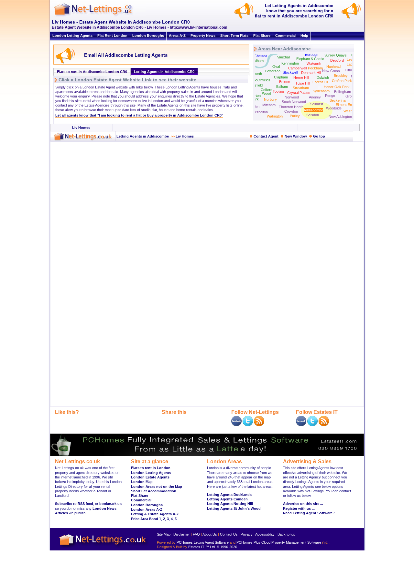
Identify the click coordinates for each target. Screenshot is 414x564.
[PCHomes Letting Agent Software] (207, 455)
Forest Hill (320, 82)
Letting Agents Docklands (229, 495)
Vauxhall (283, 57)
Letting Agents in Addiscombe (142, 136)
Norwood (292, 97)
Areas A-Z (177, 35)
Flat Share (261, 35)
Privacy (247, 534)
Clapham (281, 77)
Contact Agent (266, 136)
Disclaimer (181, 534)
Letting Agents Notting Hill (230, 504)
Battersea (272, 71)
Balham (282, 86)
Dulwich (323, 77)
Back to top (286, 534)
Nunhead (333, 66)
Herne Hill (301, 77)
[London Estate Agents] (83, 140)
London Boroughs (148, 35)
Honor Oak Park (337, 87)
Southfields (261, 80)
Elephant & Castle (310, 59)
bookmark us (110, 504)
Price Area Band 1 (146, 519)
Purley (295, 116)
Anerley (315, 97)
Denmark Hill (311, 73)
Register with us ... (299, 508)
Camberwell (297, 68)
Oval (276, 66)
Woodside (334, 108)
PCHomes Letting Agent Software (203, 542)
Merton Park (255, 97)
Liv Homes (81, 127)
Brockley (341, 75)
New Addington (340, 116)
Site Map (163, 534)
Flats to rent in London (150, 468)
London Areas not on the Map (156, 486)
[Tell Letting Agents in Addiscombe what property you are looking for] (352, 18)
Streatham (301, 88)
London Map (142, 482)
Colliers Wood (266, 91)
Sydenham (321, 91)
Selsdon (312, 115)
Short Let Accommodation (153, 491)
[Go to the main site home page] (99, 16)
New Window (296, 136)
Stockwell (290, 72)
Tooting (278, 91)
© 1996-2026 (227, 547)
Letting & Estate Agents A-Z (155, 514)
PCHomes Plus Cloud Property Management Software (278, 542)
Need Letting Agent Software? (309, 513)
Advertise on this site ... (303, 504)
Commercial (285, 35)
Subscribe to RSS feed (74, 504)
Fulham (258, 61)
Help (304, 35)
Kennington (290, 63)
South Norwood (294, 102)
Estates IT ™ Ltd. (202, 547)
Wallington (275, 116)
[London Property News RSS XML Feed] (259, 425)
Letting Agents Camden (227, 499)
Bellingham (342, 92)
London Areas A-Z (146, 509)
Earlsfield (255, 85)
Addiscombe (313, 110)
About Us (209, 534)
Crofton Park (342, 81)
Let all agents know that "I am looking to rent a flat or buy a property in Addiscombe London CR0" (139, 115)
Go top (319, 136)
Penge (330, 95)
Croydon (291, 111)
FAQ (196, 534)
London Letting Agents (72, 35)
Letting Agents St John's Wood (234, 508)
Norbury (270, 99)
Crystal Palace (298, 93)
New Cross (331, 71)
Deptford (337, 60)
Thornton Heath (291, 107)
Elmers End (345, 105)
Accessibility (265, 534)
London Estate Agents (150, 477)
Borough (311, 54)
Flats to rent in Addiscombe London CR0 (92, 72)
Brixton (284, 82)
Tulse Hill (302, 83)
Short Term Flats (234, 35)
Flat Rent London (112, 35)
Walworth (314, 64)
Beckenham (339, 100)
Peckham (315, 68)
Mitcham (269, 105)
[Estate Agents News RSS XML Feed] (324, 425)
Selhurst (316, 104)
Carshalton (259, 112)
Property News (203, 35)
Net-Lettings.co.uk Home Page (103, 548)
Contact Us (229, 534)
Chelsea (260, 56)
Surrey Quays (335, 55)
